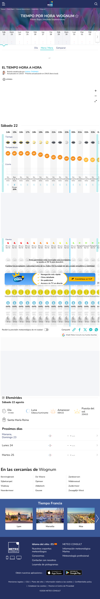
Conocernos (38, 555)
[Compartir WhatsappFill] (96, 329)
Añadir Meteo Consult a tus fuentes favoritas (81, 335)
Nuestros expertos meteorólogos (41, 550)
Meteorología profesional (76, 555)
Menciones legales (15, 582)
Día (36, 47)
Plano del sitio (37, 582)
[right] (97, 37)
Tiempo (3, 9)
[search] (96, 4)
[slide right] (97, 163)
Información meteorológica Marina (76, 550)
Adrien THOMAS (31, 72)
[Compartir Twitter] (85, 329)
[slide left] (3, 163)
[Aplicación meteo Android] (73, 573)
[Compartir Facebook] (79, 329)
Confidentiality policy (83, 582)
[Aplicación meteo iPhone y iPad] (54, 573)
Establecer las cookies (37, 586)
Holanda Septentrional (23, 9)
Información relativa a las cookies (59, 582)
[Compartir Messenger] (90, 329)
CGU (27, 582)
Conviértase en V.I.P (83, 279)
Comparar (61, 47)
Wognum (42, 9)
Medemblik (35, 9)
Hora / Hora (47, 47)
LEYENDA (9, 79)
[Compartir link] (74, 329)
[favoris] (76, 16)
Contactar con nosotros (44, 560)
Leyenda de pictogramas (45, 564)
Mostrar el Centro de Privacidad (61, 586)
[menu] (4, 4)
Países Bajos (10, 9)
